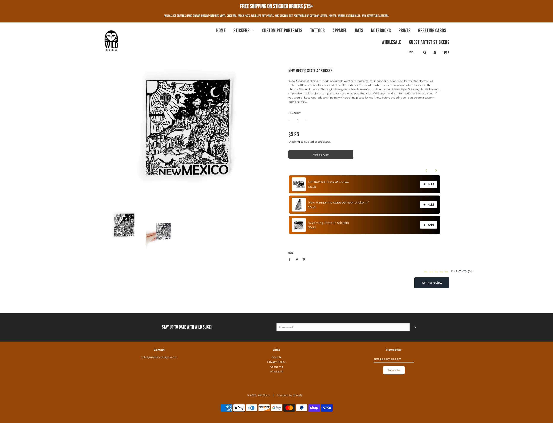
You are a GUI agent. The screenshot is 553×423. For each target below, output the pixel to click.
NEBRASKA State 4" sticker (328, 182)
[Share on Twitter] (297, 259)
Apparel (339, 30)
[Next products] (436, 170)
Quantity (294, 112)
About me (276, 366)
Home (221, 30)
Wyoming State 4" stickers (328, 223)
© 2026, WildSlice (258, 395)
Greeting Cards (432, 30)
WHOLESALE (391, 42)
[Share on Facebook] (290, 259)
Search (276, 357)
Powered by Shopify (289, 395)
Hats (359, 30)
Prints (404, 30)
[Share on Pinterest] (304, 259)
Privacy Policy (276, 361)
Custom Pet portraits (282, 30)
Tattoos (317, 30)
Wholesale (276, 371)
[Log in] (435, 52)
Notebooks (381, 30)
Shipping (294, 141)
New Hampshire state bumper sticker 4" (338, 202)
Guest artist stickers (429, 42)
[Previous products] (426, 170)
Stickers (242, 30)
